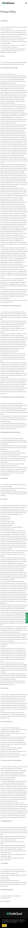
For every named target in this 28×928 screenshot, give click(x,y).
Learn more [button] (20, 922)
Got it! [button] (4, 925)
